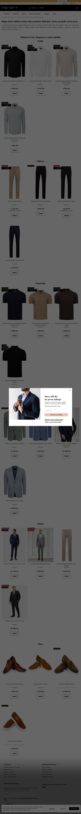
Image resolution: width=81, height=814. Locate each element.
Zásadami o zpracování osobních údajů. (53, 420)
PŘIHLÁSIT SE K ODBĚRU (56, 414)
